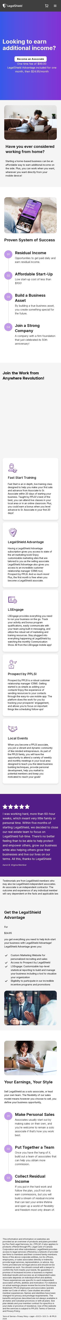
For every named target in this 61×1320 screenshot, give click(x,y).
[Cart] (47, 5)
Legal (32, 1316)
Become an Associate (30, 58)
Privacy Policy (22, 1316)
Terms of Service (9, 1316)
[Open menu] (55, 5)
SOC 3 (45, 1316)
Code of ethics (19, 1290)
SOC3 (38, 1316)
